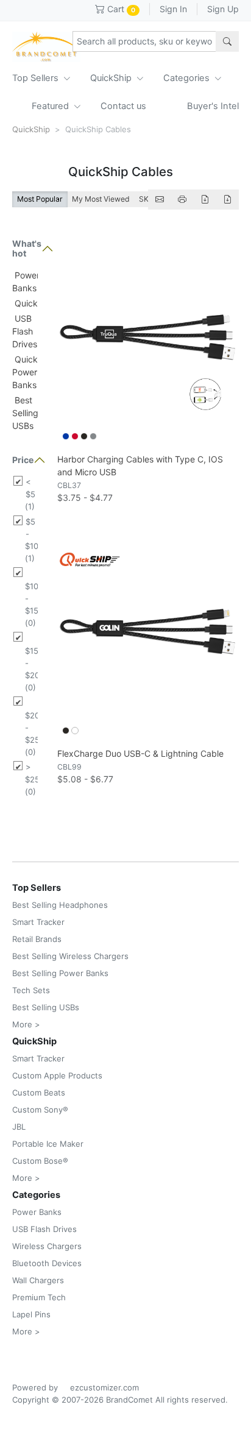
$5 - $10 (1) (31, 540)
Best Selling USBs (25, 413)
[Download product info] (227, 199)
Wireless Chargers (47, 1246)
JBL (19, 1126)
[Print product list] (182, 199)
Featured (51, 106)
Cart (120, 9)
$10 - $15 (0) (31, 604)
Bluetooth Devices (47, 1263)
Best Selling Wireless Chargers (70, 956)
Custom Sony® (40, 1109)
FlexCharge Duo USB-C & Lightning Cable (140, 753)
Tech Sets (31, 990)
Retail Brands (37, 939)
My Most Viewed (101, 199)
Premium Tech (39, 1297)
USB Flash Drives (24, 331)
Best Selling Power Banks (60, 973)
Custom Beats (38, 1092)
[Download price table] (204, 199)
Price (23, 460)
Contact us (123, 106)
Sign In (173, 9)
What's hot (25, 248)
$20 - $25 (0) (31, 733)
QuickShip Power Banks (33, 372)
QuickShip (112, 78)
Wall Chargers (38, 1280)
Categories (187, 78)
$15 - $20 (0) (31, 669)
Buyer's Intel (213, 106)
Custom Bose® (40, 1161)
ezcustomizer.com (104, 1387)
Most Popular (40, 199)
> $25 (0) (31, 779)
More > (26, 1024)
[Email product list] (159, 199)
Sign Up (223, 9)
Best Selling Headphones (60, 905)
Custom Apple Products (57, 1075)
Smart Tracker (38, 922)
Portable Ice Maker (47, 1144)
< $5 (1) (30, 494)
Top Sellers (36, 78)
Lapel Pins (31, 1314)
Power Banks (37, 1212)
